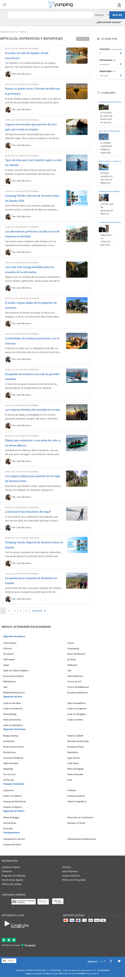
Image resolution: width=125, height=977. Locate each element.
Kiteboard (72, 664)
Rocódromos (9, 752)
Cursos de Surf (74, 681)
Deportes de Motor (14, 810)
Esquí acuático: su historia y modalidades (110, 161)
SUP (69, 670)
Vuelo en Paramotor (13, 708)
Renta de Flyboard (76, 653)
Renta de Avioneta (12, 719)
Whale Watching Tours (14, 692)
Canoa (70, 642)
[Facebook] (111, 961)
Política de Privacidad (73, 879)
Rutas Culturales (75, 774)
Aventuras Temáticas (13, 757)
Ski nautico (8, 653)
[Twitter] (119, 961)
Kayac (6, 664)
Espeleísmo (72, 752)
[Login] (119, 5)
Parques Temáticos (13, 783)
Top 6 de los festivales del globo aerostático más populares (109, 131)
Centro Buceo (9, 642)
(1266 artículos (116, 49)
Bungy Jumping (10, 735)
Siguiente (37, 610)
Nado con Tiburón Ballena (15, 670)
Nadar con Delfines (12, 795)
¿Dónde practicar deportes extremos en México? (109, 191)
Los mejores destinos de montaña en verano (32, 409)
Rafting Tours (9, 681)
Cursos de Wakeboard (78, 686)
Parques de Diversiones (14, 801)
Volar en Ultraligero (76, 714)
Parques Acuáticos (76, 795)
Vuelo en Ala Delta (12, 702)
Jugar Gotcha (73, 757)
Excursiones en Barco (13, 675)
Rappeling (8, 768)
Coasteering (73, 648)
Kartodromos (9, 822)
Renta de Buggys (11, 817)
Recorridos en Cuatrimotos (80, 817)
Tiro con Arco (9, 774)
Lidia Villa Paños (23, 73)
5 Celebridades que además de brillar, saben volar (111, 222)
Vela (5, 686)
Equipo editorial (71, 875)
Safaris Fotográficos (76, 801)
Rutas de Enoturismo (13, 746)
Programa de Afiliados (14, 875)
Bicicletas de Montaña (78, 741)
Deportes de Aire (12, 696)
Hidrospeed (9, 659)
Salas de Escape (10, 763)
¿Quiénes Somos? (11, 867)
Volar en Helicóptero (13, 725)
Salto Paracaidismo (76, 702)
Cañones (7, 648)
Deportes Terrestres (14, 729)
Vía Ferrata (8, 779)
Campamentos (11, 832)
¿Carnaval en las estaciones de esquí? (28, 511)
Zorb (69, 779)
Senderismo (9, 741)
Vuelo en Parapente (76, 708)
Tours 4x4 (8, 828)
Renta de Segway (75, 768)
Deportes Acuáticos (14, 636)
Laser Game (73, 763)
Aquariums (8, 790)
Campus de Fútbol (12, 844)
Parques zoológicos (12, 806)
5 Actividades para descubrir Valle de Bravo (110, 102)
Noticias (66, 867)
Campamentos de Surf (14, 838)
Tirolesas (71, 790)
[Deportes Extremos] (60, 4)
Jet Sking (71, 659)
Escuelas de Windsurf (77, 692)
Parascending (9, 714)
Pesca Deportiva (75, 675)
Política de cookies (11, 884)
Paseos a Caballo (75, 735)
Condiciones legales (12, 879)
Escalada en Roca (75, 746)
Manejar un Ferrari (76, 822)
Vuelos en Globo (75, 719)
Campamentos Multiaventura (81, 838)
